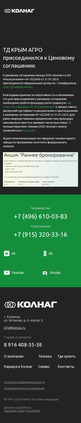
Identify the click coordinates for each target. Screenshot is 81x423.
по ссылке (28, 130)
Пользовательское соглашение (24, 388)
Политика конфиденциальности (24, 382)
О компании (13, 356)
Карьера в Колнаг (18, 366)
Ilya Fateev (34, 410)
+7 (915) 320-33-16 (40, 234)
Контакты (66, 366)
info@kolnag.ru (14, 328)
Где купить (66, 356)
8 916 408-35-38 (23, 345)
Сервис (44, 366)
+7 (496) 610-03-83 (40, 216)
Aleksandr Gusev (14, 410)
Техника (45, 356)
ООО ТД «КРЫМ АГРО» (17, 87)
